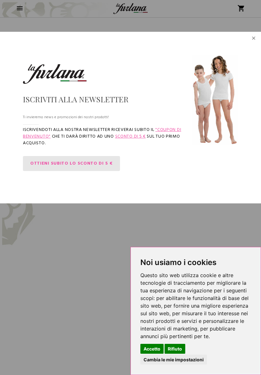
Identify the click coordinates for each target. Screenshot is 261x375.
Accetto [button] (152, 348)
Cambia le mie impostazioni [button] (174, 359)
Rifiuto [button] (175, 348)
